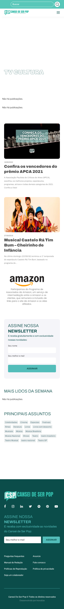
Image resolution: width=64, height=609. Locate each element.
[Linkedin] (21, 506)
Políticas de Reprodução (15, 569)
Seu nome (12, 346)
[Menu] (58, 13)
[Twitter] (30, 506)
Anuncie (37, 556)
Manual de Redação (13, 562)
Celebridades (11, 422)
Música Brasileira (33, 431)
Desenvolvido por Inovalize (32, 600)
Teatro (35, 436)
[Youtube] (56, 506)
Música (19, 431)
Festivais (46, 422)
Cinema (23, 422)
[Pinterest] (47, 506)
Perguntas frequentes (14, 556)
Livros (27, 427)
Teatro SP (42, 440)
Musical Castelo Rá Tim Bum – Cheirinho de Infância (28, 245)
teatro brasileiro (48, 436)
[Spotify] (39, 506)
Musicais (9, 431)
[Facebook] (5, 506)
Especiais (35, 422)
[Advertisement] (32, 39)
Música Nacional (12, 436)
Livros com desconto (42, 427)
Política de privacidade (43, 569)
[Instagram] (13, 506)
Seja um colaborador (13, 575)
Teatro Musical (11, 440)
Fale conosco (39, 562)
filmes (7, 427)
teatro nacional (28, 440)
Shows (26, 436)
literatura (17, 427)
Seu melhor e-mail (16, 356)
